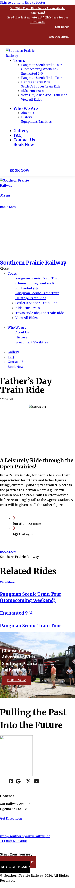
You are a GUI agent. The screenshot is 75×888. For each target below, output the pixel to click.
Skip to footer (35, 2)
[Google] (18, 782)
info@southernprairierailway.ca (25, 836)
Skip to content (12, 2)
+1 (2, 841)
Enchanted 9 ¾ (16, 613)
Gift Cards (62, 27)
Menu (5, 195)
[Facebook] (11, 782)
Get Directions (59, 36)
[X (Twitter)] (28, 782)
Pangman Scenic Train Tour (30, 625)
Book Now (16, 680)
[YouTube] (36, 782)
